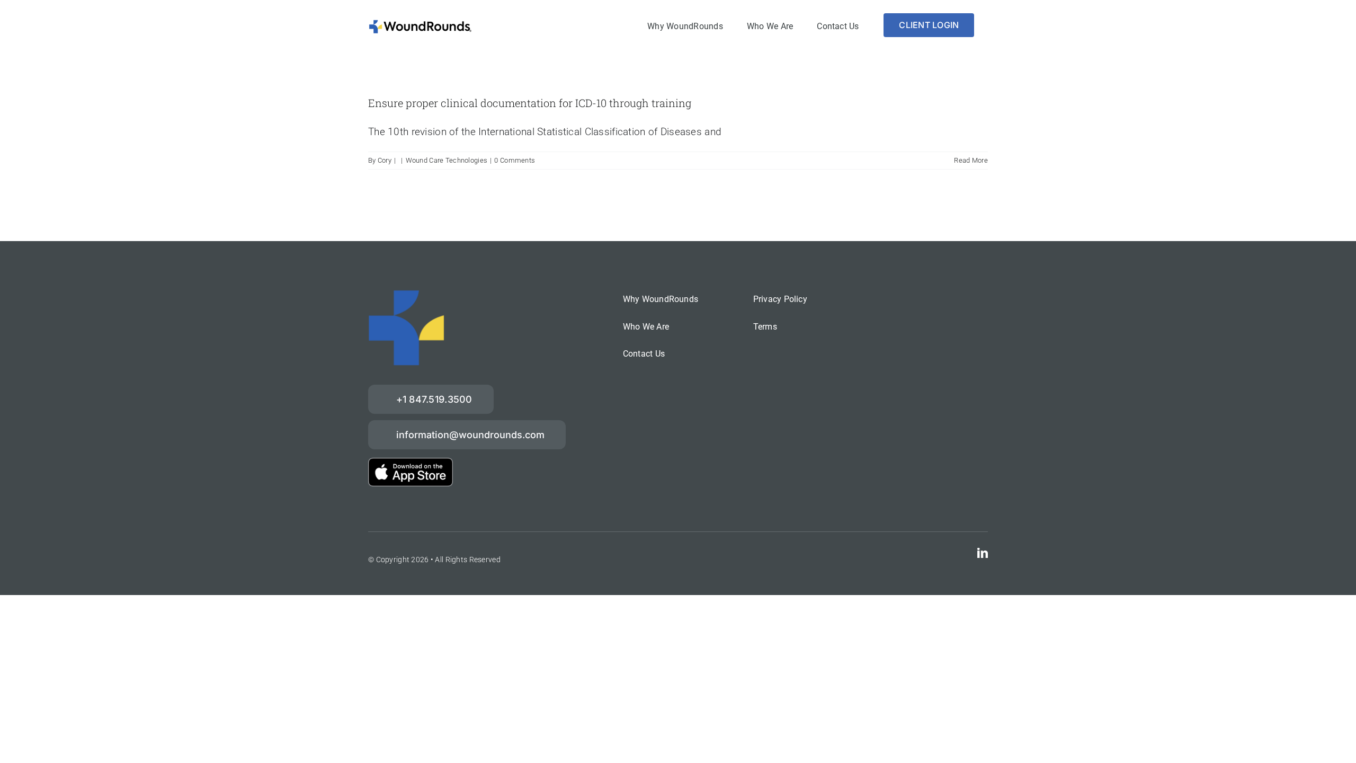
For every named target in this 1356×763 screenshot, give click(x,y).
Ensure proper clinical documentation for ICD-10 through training (529, 103)
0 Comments (514, 160)
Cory (384, 160)
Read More (971, 160)
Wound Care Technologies (447, 160)
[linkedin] (982, 553)
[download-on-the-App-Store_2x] (410, 463)
